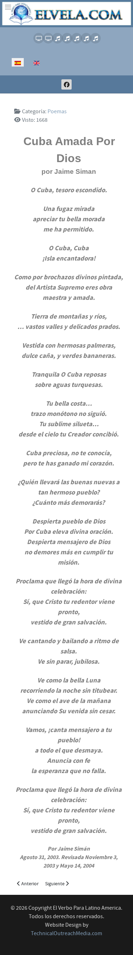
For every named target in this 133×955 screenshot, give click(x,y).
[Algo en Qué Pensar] (95, 38)
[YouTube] (47, 38)
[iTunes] (57, 38)
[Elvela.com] (66, 13)
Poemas (57, 111)
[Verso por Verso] (66, 38)
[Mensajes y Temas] (85, 38)
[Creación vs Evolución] (76, 38)
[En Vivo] (38, 38)
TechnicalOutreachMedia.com (66, 933)
